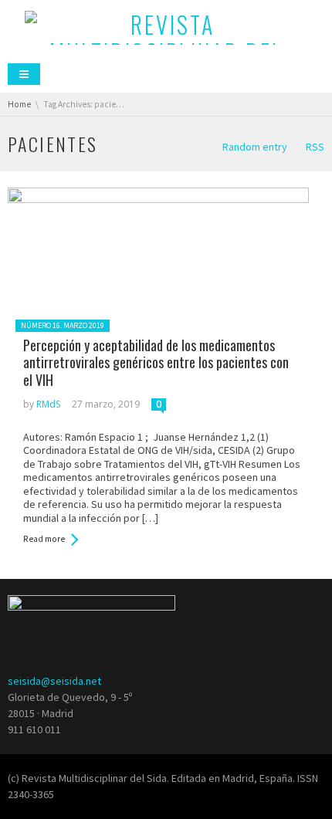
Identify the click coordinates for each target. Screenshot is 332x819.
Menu (24, 74)
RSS (315, 147)
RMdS (48, 404)
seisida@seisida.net (54, 681)
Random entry (254, 147)
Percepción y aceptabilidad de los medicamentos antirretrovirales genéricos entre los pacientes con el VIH (156, 362)
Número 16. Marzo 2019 (62, 325)
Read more (44, 538)
